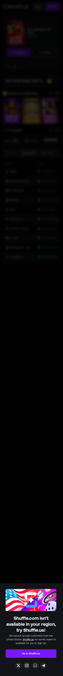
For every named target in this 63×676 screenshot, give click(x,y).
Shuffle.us (28, 639)
